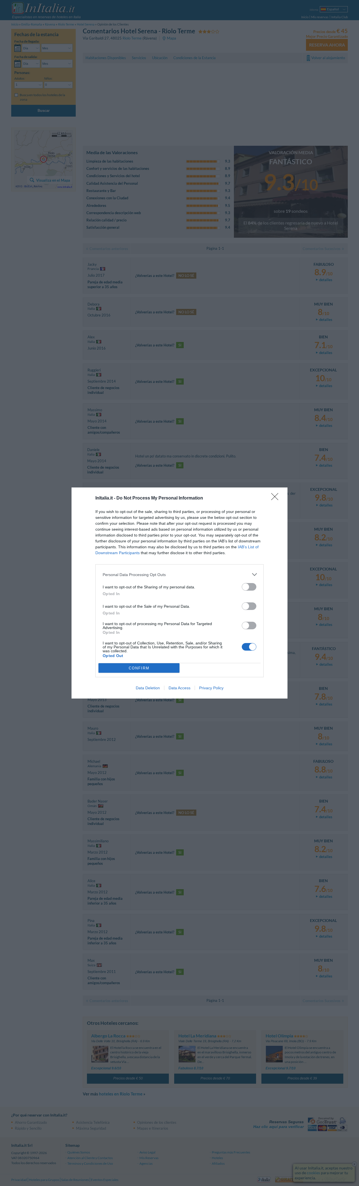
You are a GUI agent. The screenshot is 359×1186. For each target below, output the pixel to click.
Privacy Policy (211, 688)
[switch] (249, 587)
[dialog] (179, 593)
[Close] (276, 498)
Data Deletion (148, 688)
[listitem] (179, 574)
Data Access (179, 688)
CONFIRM (139, 668)
